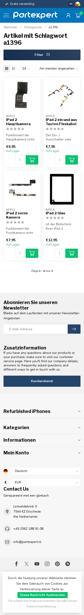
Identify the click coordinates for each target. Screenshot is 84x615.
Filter (39, 55)
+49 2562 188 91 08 (28, 528)
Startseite (10, 27)
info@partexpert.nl (27, 542)
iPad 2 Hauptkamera (18, 122)
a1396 (53, 27)
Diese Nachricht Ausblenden (42, 595)
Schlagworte (33, 27)
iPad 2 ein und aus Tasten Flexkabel (61, 122)
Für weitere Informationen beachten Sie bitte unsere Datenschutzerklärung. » (42, 603)
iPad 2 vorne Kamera (17, 215)
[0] (77, 15)
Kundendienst (42, 381)
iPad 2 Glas (55, 213)
